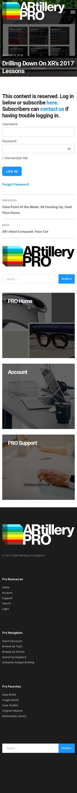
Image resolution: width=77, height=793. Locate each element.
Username (10, 124)
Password (9, 141)
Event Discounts (12, 641)
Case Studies (10, 705)
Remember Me (16, 158)
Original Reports (12, 710)
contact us (52, 109)
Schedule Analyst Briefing (18, 662)
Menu (73, 12)
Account (17, 372)
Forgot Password (15, 184)
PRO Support (22, 443)
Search (6, 603)
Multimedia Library (14, 716)
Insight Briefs (10, 700)
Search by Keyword (14, 657)
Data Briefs (9, 694)
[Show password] (69, 148)
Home (6, 587)
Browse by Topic (12, 646)
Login (5, 609)
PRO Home (20, 301)
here (52, 102)
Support (7, 598)
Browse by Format (13, 651)
